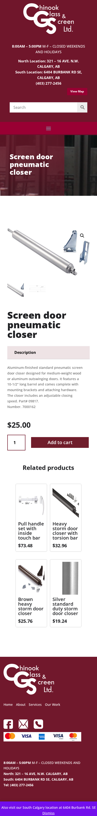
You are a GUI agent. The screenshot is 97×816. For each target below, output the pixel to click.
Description (25, 352)
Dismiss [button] (48, 813)
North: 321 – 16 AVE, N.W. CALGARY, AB (36, 773)
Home (8, 704)
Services (35, 704)
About (20, 704)
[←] (10, 209)
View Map (77, 91)
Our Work (52, 704)
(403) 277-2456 (48, 83)
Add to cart (60, 442)
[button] (82, 235)
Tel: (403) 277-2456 (18, 785)
